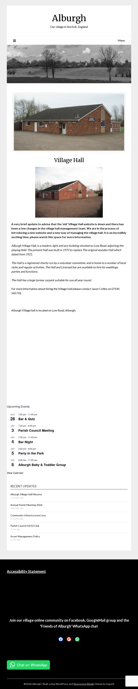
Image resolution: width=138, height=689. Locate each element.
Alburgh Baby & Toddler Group (42, 464)
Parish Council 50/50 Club (24, 525)
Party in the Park (31, 453)
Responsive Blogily (84, 683)
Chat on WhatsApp (32, 664)
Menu (121, 40)
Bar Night (25, 442)
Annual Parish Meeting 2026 (26, 504)
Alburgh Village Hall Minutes (26, 494)
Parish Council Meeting (36, 430)
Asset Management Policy (25, 536)
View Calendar (15, 473)
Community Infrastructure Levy (28, 515)
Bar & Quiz (26, 419)
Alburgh (69, 18)
